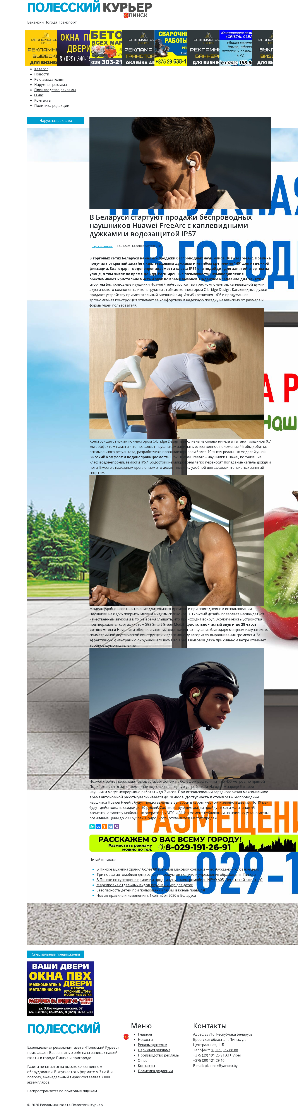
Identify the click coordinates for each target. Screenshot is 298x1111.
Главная (145, 1034)
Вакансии (35, 22)
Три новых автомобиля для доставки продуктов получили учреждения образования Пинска (176, 874)
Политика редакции (51, 105)
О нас (38, 95)
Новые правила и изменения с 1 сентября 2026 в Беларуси (146, 895)
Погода (51, 22)
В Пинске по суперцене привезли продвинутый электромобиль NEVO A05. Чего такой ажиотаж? (179, 879)
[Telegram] (110, 826)
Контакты (42, 100)
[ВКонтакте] (98, 826)
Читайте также (102, 859)
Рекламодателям (48, 79)
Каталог (41, 68)
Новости (41, 74)
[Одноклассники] (104, 826)
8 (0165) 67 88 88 (224, 1050)
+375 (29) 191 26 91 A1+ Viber (217, 1055)
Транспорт (67, 22)
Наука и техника (102, 246)
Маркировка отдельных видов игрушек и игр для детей (144, 885)
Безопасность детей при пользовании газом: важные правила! (150, 890)
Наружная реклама (50, 84)
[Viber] (116, 826)
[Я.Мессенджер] (92, 826)
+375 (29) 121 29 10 (208, 1060)
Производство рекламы (55, 89)
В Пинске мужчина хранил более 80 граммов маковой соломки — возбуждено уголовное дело (177, 869)
